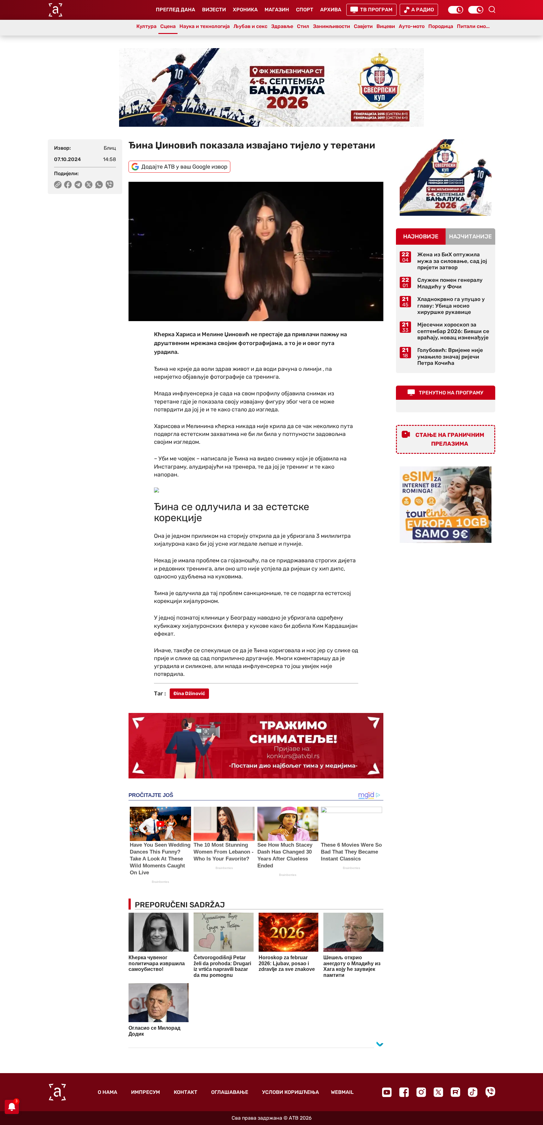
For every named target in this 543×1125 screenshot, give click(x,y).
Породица (440, 26)
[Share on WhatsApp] (99, 184)
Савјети (363, 26)
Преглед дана (175, 10)
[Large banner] (271, 87)
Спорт (304, 10)
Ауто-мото (412, 26)
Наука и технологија (204, 26)
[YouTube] (387, 1092)
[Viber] (490, 1092)
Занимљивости (331, 26)
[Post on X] (89, 184)
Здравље (282, 26)
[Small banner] (445, 177)
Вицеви (385, 26)
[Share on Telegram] (78, 184)
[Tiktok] (473, 1092)
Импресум (145, 1092)
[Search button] (491, 9)
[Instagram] (421, 1092)
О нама (107, 1092)
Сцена (168, 26)
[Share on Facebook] (68, 184)
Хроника (245, 10)
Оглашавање (229, 1092)
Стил (303, 26)
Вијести (214, 10)
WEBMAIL (342, 1092)
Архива (330, 10)
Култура (146, 26)
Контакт (185, 1092)
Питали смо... (473, 26)
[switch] (455, 10)
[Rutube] (455, 1092)
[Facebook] (404, 1092)
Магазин (277, 10)
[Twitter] (438, 1092)
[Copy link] (58, 184)
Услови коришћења (290, 1092)
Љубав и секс (250, 26)
